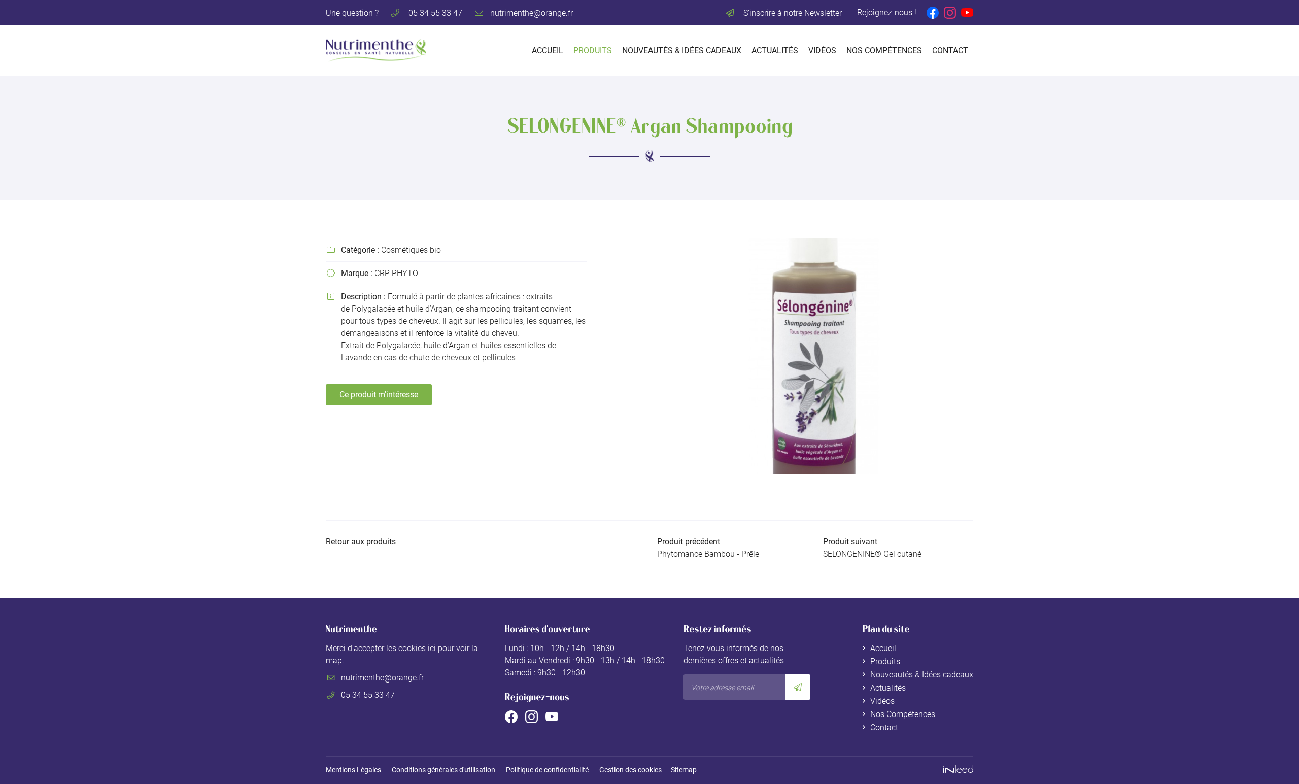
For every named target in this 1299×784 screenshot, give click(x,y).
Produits (592, 50)
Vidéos (822, 50)
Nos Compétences (884, 50)
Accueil (547, 50)
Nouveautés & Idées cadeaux (681, 50)
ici (432, 648)
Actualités (774, 50)
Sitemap (684, 770)
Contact (950, 50)
